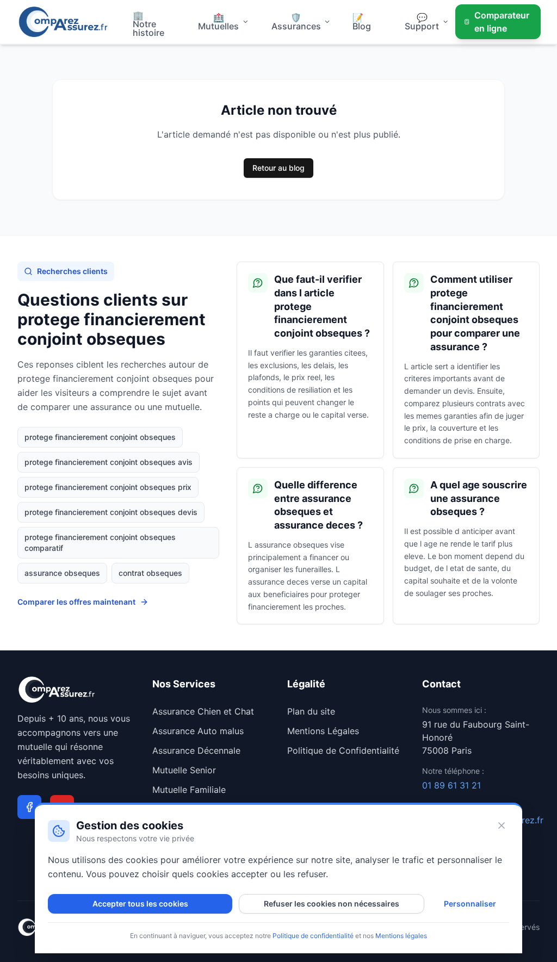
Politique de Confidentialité (343, 750)
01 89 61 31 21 (451, 785)
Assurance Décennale (196, 750)
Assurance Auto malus (198, 730)
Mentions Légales (323, 730)
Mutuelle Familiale (189, 789)
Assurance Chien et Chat (203, 711)
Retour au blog (278, 167)
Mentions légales (401, 936)
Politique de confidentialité (313, 936)
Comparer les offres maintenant (76, 601)
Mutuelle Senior (184, 770)
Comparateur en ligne (501, 22)
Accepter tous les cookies (140, 903)
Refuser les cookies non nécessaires (331, 903)
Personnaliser (470, 903)
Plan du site (311, 711)
